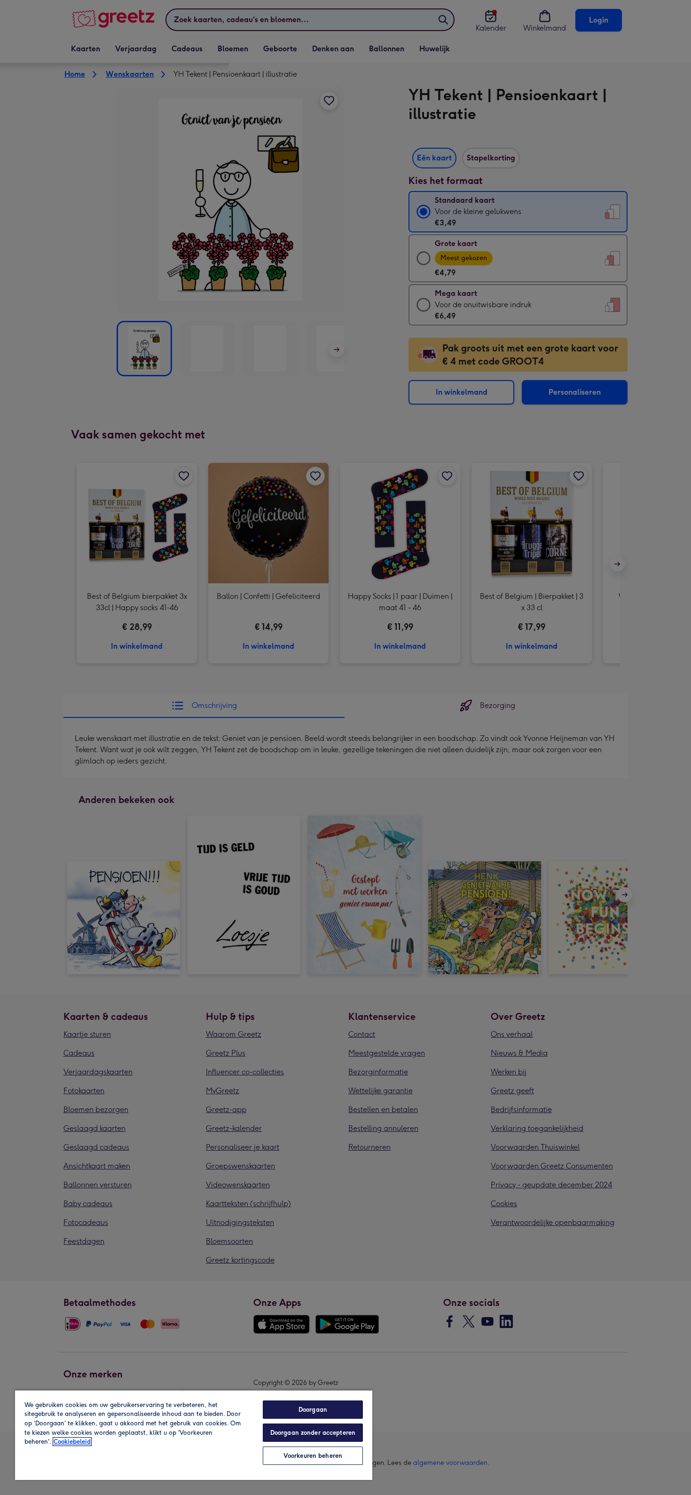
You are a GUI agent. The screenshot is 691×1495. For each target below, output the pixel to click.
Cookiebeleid (72, 1441)
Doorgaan (312, 1409)
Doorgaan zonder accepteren (312, 1432)
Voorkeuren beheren (312, 1455)
